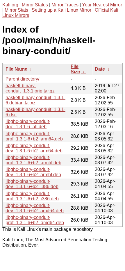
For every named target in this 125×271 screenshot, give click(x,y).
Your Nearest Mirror (102, 4)
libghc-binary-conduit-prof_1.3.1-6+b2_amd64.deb (35, 220)
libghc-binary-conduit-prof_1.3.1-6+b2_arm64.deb (34, 136)
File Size (75, 69)
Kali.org (10, 4)
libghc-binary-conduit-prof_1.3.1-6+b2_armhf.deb (33, 160)
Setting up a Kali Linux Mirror (61, 10)
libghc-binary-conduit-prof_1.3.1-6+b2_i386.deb (32, 196)
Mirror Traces (64, 4)
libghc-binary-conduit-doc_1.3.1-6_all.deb (28, 124)
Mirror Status (35, 4)
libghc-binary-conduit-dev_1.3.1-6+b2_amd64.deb (35, 208)
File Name (16, 69)
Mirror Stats (16, 10)
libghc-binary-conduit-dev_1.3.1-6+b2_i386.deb (32, 184)
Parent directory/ (22, 78)
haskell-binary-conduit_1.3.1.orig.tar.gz (30, 88)
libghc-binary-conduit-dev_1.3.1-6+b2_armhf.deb (33, 172)
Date (100, 69)
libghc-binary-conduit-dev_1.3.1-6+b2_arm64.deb (34, 148)
